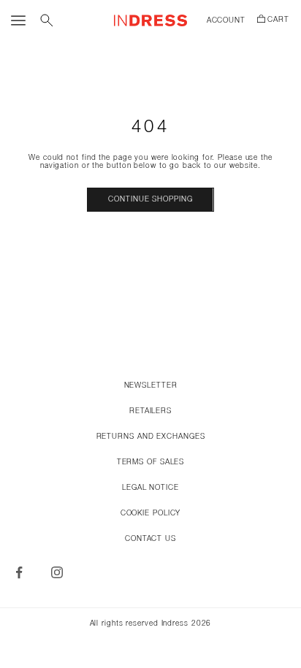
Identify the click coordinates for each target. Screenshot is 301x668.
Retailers (150, 411)
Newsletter (151, 386)
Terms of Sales (151, 462)
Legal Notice (150, 488)
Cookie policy (151, 513)
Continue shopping (150, 199)
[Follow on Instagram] (57, 572)
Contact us (150, 539)
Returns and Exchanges (150, 437)
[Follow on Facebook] (19, 572)
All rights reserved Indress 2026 (151, 624)
